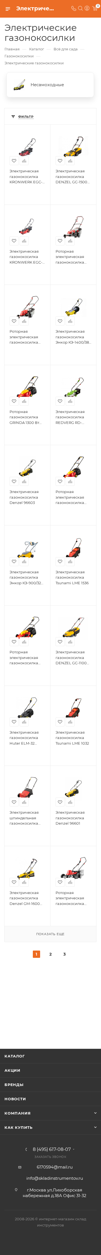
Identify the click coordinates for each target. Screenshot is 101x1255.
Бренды (14, 1084)
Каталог (14, 1056)
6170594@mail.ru (55, 1167)
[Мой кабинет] (86, 8)
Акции (12, 1070)
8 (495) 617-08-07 (52, 1149)
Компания (17, 1113)
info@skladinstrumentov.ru (54, 1178)
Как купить (18, 1127)
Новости (15, 1099)
